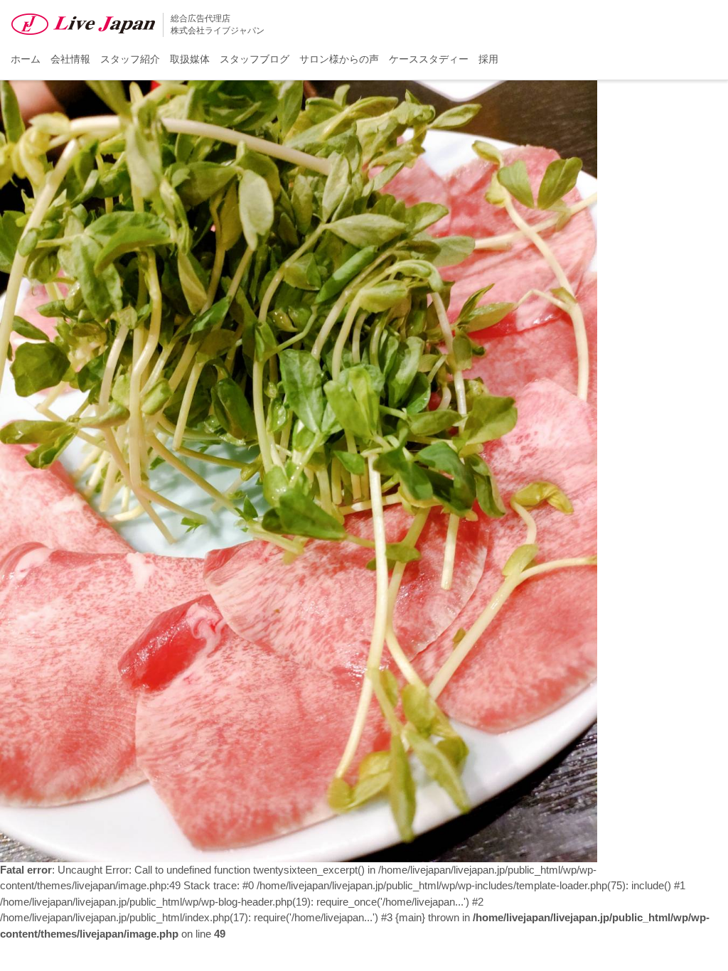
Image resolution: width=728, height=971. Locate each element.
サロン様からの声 (339, 59)
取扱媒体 (190, 59)
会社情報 (70, 59)
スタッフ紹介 (130, 59)
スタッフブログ (254, 59)
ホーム (26, 59)
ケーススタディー (429, 59)
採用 (488, 59)
